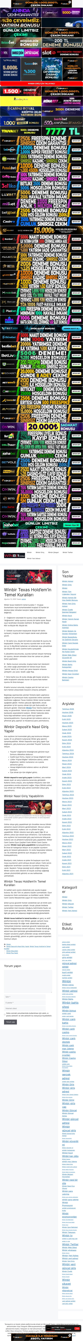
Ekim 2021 (66, 867)
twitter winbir (67, 978)
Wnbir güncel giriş (67, 1296)
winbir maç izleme (69, 1162)
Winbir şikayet (66, 1281)
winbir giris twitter (68, 1081)
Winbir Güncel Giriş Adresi (68, 1135)
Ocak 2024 (66, 774)
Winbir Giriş (40, 552)
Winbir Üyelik (67, 1271)
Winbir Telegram (68, 1232)
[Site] (41, 140)
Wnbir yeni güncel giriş (68, 1298)
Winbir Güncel (69, 1110)
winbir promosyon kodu (69, 1209)
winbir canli (66, 1014)
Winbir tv (67, 1235)
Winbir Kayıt (67, 616)
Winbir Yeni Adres (70, 1255)
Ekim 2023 (66, 784)
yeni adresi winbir (68, 1301)
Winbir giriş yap (68, 1105)
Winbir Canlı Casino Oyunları (69, 1035)
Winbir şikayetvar (67, 1289)
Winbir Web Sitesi (69, 1247)
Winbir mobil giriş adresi (69, 1167)
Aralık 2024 (66, 736)
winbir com (66, 1064)
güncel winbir (66, 970)
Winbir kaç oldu (70, 1156)
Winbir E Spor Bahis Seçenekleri (67, 1066)
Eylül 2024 (66, 747)
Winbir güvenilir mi (70, 1143)
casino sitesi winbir (68, 950)
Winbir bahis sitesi (70, 1004)
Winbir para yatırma (67, 1192)
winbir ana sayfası (67, 994)
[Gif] (41, 230)
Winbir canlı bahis (68, 1021)
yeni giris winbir (67, 1303)
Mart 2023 (66, 809)
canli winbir (66, 947)
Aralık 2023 (66, 778)
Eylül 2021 (66, 870)
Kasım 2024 (67, 740)
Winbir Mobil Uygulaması (68, 1172)
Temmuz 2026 (68, 709)
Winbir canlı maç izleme (68, 1047)
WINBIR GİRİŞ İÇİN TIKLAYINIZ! (41, 84)
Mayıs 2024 (67, 760)
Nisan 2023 (67, 805)
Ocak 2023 (66, 815)
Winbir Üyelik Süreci (67, 1274)
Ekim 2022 (66, 826)
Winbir (29, 552)
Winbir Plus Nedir (12, 953)
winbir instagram (68, 1150)
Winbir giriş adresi (68, 1089)
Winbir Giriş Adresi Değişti (70, 1094)
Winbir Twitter (68, 552)
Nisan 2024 (67, 764)
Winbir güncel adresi (70, 1121)
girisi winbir (65, 955)
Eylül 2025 (66, 719)
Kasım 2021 (67, 863)
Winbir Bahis (67, 999)
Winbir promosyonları (69, 1215)
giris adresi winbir (69, 952)
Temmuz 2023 (68, 795)
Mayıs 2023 (67, 802)
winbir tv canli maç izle (69, 1238)
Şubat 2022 (67, 853)
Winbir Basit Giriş (69, 661)
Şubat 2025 (67, 730)
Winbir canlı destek (68, 1040)
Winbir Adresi (67, 581)
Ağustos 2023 (68, 791)
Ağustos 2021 (67, 874)
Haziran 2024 (67, 757)
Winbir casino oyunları (69, 1053)
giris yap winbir (66, 960)
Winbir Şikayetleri (12, 951)
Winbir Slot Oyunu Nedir (68, 1222)
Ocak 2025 (66, 733)
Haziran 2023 (67, 798)
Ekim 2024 (66, 743)
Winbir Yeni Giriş (68, 1261)
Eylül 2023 (66, 788)
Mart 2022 (66, 850)
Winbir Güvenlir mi (67, 1148)
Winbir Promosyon (67, 1204)
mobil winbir (66, 975)
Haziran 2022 (67, 839)
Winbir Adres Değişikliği (69, 987)
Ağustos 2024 (68, 750)
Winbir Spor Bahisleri (70, 1227)
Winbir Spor (65, 1225)
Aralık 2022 (66, 819)
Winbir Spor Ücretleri (70, 674)
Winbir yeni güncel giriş (69, 1266)
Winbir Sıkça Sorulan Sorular (69, 1230)
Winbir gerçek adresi (66, 1074)
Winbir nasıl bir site (70, 1181)
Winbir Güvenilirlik (67, 1138)
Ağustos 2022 (67, 833)
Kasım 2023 (67, 781)
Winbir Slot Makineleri (67, 1219)
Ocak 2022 (66, 857)
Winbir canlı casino (68, 1030)
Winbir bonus (69, 1010)
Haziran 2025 (67, 723)
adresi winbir (66, 942)
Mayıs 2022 (67, 843)
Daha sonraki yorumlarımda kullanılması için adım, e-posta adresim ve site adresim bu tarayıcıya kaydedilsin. (29, 1014)
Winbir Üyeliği (65, 1276)
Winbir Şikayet (53, 552)
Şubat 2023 (67, 812)
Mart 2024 (66, 767)
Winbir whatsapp (69, 1250)
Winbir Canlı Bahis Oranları (69, 1026)
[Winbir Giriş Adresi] (14, 555)
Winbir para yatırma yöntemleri (70, 1197)
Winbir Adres (68, 985)
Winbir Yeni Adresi (33, 558)
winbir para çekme (70, 1199)
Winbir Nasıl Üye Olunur (68, 1187)
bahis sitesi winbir (69, 944)
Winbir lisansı (66, 1159)
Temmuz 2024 (68, 754)
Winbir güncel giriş (69, 1128)
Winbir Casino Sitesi (69, 1059)
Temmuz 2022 (68, 836)
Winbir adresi (69, 990)
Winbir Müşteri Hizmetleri (67, 1175)
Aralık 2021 (66, 860)
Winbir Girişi (68, 1100)
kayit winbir (67, 972)
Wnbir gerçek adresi (67, 1293)
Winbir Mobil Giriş (67, 1164)
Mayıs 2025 (67, 726)
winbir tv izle (66, 1241)
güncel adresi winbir (69, 965)
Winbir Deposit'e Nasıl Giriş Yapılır (17, 946)
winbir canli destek (67, 1016)
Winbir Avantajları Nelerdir (69, 996)
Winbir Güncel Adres (67, 1114)
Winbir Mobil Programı (68, 1169)
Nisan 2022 (66, 846)
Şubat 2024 (67, 771)
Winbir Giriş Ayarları (67, 1097)
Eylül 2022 (66, 829)
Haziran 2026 (67, 712)
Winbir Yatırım (65, 1253)
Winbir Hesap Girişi (70, 671)
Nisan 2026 (67, 716)
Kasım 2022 (67, 822)
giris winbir (67, 957)
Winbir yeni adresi (70, 1258)
